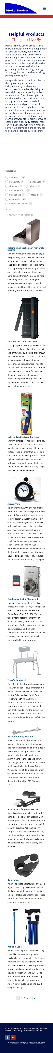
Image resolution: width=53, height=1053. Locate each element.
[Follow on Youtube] (13, 1037)
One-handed (15, 199)
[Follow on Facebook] (7, 1037)
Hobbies (33, 186)
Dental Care (35, 181)
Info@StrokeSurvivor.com (32, 1042)
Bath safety (14, 181)
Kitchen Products (17, 190)
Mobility (35, 194)
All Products (15, 177)
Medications (15, 194)
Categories (10, 170)
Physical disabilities (18, 203)
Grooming (14, 186)
